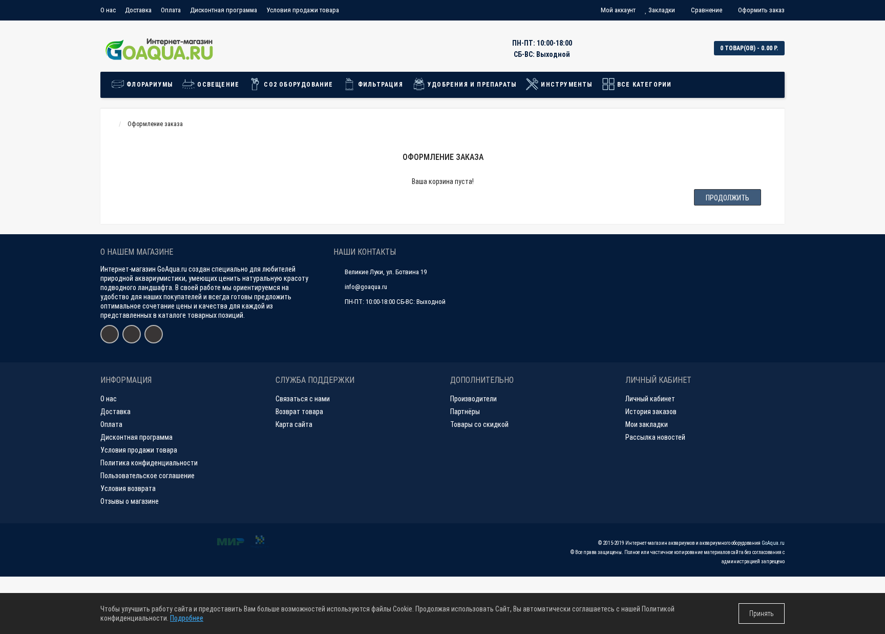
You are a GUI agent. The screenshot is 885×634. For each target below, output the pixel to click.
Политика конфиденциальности (149, 463)
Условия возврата (128, 488)
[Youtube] (131, 334)
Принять (761, 613)
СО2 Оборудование (297, 84)
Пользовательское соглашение (147, 476)
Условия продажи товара (302, 10)
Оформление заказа (155, 124)
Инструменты (565, 84)
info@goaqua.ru (366, 287)
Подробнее (186, 618)
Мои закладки (646, 424)
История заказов (651, 411)
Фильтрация (379, 84)
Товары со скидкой (479, 424)
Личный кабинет (650, 399)
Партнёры (465, 411)
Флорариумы (148, 84)
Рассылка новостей (655, 437)
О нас (108, 10)
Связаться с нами (303, 399)
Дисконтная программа (223, 10)
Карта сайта (294, 424)
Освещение (217, 84)
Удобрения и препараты (471, 84)
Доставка (138, 10)
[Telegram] (153, 334)
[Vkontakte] (109, 334)
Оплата (171, 10)
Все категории (643, 84)
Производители (473, 399)
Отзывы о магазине (129, 501)
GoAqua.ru (773, 543)
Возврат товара (299, 411)
